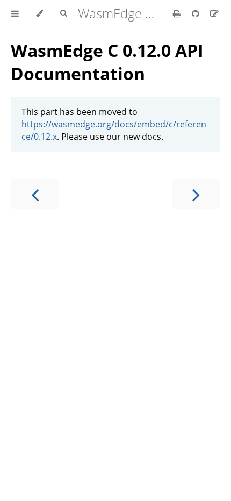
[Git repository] (196, 13)
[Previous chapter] (35, 194)
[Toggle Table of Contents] (15, 13)
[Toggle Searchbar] (63, 13)
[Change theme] (39, 13)
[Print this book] (178, 13)
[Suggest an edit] (214, 13)
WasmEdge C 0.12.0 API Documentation (107, 62)
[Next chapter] (196, 194)
